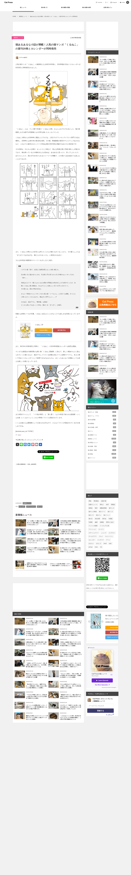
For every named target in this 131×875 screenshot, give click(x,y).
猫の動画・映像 (101, 450)
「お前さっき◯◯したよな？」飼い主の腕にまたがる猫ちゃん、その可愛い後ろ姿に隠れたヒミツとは (36, 664)
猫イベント (107, 515)
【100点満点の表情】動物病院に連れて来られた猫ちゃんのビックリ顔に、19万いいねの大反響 (70, 522)
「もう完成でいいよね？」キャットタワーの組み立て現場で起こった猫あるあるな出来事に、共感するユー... (70, 664)
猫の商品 (101, 454)
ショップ (103, 533)
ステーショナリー (31, 506)
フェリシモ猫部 (93, 525)
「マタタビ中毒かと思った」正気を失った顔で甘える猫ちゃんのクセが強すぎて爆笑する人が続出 (36, 696)
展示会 (104, 518)
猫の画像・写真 (101, 446)
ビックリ (101, 529)
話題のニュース (93, 504)
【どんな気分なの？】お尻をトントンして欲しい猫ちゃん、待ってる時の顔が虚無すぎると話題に (70, 686)
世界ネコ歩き (110, 522)
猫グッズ (110, 511)
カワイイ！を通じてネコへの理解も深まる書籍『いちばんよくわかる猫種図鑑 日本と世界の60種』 (107, 123)
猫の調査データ (101, 435)
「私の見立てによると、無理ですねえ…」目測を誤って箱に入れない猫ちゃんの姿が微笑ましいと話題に (36, 686)
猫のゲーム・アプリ (101, 416)
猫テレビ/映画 (93, 511)
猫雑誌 (113, 504)
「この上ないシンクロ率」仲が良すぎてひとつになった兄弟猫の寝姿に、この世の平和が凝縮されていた (70, 717)
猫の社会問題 (101, 419)
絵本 (107, 504)
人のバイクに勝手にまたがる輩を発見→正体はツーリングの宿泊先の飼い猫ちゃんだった (37, 549)
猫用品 (90, 508)
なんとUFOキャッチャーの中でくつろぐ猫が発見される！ (107, 289)
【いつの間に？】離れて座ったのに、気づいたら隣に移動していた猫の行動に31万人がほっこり (37, 522)
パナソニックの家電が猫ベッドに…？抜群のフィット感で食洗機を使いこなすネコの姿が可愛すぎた (36, 707)
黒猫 (90, 501)
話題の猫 (103, 501)
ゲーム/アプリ (93, 536)
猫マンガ (40, 506)
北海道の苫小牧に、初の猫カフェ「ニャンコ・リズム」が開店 (107, 147)
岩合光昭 (97, 518)
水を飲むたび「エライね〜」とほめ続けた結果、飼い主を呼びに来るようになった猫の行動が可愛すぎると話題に (37, 531)
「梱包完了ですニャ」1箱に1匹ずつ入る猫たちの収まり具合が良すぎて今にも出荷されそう (70, 696)
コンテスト (112, 533)
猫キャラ (91, 515)
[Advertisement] (47, 26)
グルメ (101, 536)
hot (101, 547)
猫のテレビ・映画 (101, 412)
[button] (127, 2)
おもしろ (98, 543)
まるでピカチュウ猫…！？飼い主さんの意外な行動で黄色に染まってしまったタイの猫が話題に (107, 195)
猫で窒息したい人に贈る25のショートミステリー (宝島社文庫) (114, 619)
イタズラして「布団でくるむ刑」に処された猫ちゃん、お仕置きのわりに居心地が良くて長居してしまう (70, 707)
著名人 (102, 504)
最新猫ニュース (18, 37)
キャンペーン (109, 536)
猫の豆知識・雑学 (101, 427)
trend (105, 543)
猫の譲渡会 (101, 423)
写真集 (110, 518)
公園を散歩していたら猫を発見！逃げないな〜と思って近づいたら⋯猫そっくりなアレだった (37, 540)
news (96, 547)
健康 (96, 522)
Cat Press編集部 (23, 57)
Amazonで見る (43, 330)
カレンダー (22, 506)
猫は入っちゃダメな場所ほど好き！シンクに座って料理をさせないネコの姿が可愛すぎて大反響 (36, 675)
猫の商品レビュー (101, 442)
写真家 (90, 522)
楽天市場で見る (62, 330)
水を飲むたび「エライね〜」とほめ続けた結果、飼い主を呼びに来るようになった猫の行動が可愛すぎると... (36, 633)
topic (110, 543)
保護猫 (102, 522)
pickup (90, 547)
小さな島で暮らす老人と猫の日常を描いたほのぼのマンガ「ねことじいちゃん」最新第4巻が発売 (107, 254)
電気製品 (96, 501)
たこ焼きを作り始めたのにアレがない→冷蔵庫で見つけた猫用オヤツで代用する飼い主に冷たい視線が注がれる (70, 531)
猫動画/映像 (103, 508)
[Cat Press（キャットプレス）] (8, 2)
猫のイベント (101, 458)
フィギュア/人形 (104, 525)
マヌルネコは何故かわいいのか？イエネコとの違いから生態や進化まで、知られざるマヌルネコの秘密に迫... (107, 207)
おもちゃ (91, 543)
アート (108, 540)
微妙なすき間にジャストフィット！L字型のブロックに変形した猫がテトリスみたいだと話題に (37, 717)
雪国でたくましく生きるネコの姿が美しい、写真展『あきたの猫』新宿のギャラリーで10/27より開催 (107, 279)
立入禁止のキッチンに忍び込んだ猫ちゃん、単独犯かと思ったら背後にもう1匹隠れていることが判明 (70, 549)
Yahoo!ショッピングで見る (43, 335)
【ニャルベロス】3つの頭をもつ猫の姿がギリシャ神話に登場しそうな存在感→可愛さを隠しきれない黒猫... (107, 170)
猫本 (96, 508)
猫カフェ (101, 431)
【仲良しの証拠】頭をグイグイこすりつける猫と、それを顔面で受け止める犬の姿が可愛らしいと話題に (70, 540)
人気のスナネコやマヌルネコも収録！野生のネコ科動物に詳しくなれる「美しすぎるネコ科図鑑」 (107, 219)
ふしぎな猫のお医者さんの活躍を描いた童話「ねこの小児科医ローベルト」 (107, 243)
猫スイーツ (102, 511)
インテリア (100, 540)
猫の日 (90, 518)
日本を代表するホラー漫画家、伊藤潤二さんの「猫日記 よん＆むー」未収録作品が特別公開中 (107, 267)
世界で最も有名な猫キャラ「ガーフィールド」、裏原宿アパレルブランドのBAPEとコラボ (107, 232)
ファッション (92, 529)
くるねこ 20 (39, 324)
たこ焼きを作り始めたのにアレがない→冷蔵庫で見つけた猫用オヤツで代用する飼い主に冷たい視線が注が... (70, 633)
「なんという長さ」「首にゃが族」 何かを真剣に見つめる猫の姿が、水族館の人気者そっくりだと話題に (70, 675)
